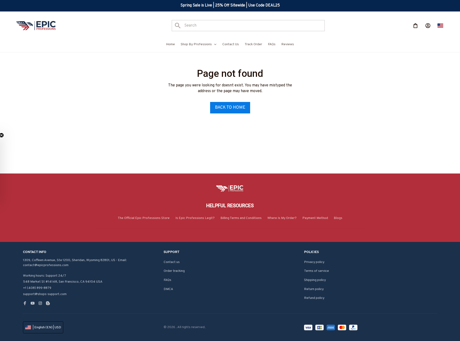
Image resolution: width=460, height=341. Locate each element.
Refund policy (314, 298)
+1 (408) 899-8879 (37, 288)
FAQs (167, 280)
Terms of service (316, 271)
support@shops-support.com (45, 294)
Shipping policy (315, 280)
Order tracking (174, 271)
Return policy (314, 289)
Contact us (172, 262)
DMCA (168, 289)
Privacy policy (314, 262)
